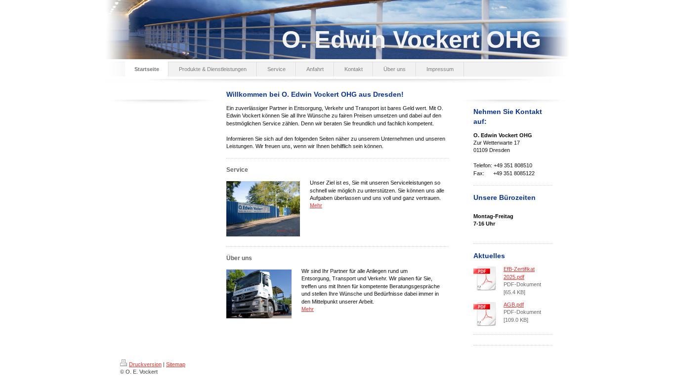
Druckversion (145, 364)
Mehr (316, 205)
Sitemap (175, 364)
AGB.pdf (514, 305)
